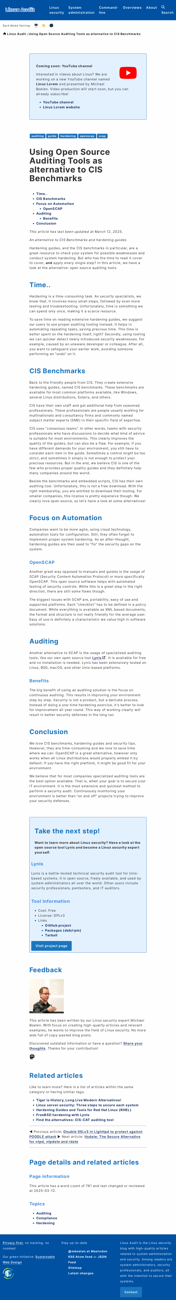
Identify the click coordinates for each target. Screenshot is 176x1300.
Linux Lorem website (61, 107)
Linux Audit (16, 34)
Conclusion (46, 223)
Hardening (45, 1223)
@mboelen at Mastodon (87, 1251)
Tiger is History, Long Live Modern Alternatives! (79, 1100)
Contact (131, 1292)
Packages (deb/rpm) (63, 930)
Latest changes (81, 1273)
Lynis (97, 658)
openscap (87, 136)
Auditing (44, 213)
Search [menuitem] (167, 12)
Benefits (50, 218)
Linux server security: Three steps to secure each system (87, 1105)
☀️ (44, 25)
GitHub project (58, 925)
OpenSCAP (53, 209)
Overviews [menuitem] (132, 7)
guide (52, 136)
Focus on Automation (55, 204)
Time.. (42, 194)
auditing (37, 136)
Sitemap (75, 1267)
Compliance (46, 1218)
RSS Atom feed (80, 1257)
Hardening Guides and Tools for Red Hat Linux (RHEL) (83, 1110)
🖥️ (36, 25)
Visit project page (52, 946)
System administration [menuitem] (81, 10)
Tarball (51, 935)
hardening (68, 136)
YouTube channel (58, 102)
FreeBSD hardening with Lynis (63, 1115)
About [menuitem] (151, 7)
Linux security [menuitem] (56, 10)
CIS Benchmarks (51, 199)
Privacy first (13, 1243)
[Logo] (20, 14)
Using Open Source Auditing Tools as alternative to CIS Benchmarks (85, 34)
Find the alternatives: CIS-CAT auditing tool (75, 1120)
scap (102, 136)
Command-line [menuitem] (109, 10)
